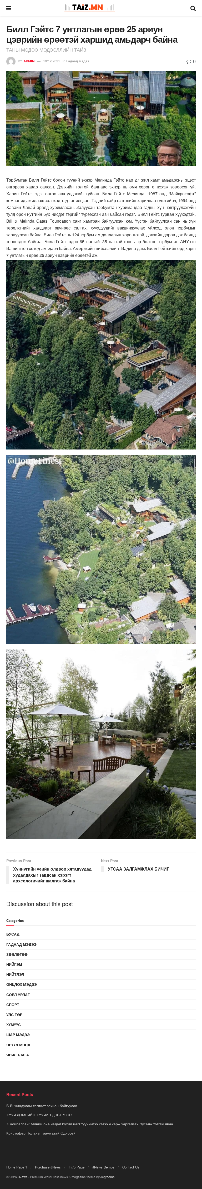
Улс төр (14, 1014)
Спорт (12, 1004)
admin (28, 60)
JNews (22, 1177)
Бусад (12, 934)
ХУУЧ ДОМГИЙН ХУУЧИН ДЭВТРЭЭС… (40, 1114)
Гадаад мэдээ (77, 60)
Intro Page (76, 1167)
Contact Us (130, 1167)
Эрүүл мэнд (18, 1044)
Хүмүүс (13, 1024)
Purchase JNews (48, 1167)
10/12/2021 (51, 60)
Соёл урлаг (18, 994)
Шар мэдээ (18, 1034)
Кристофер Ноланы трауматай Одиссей (40, 1133)
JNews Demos (103, 1167)
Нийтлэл (15, 974)
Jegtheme (107, 1177)
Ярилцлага (17, 1054)
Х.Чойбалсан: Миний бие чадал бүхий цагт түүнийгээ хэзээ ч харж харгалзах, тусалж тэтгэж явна (89, 1123)
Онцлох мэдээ (21, 984)
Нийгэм (14, 964)
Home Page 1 (16, 1167)
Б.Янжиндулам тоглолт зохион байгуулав (41, 1105)
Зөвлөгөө (17, 954)
